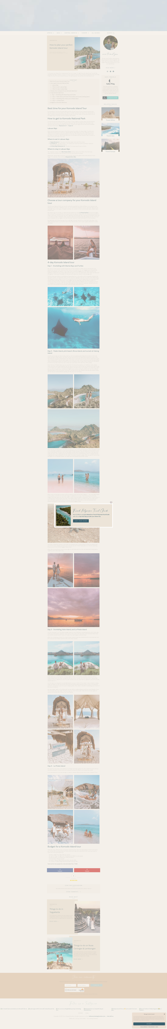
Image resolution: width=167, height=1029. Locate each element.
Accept (149, 1024)
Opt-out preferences (144, 1026)
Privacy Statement (151, 1026)
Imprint (156, 1026)
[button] (164, 1014)
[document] (83, 514)
